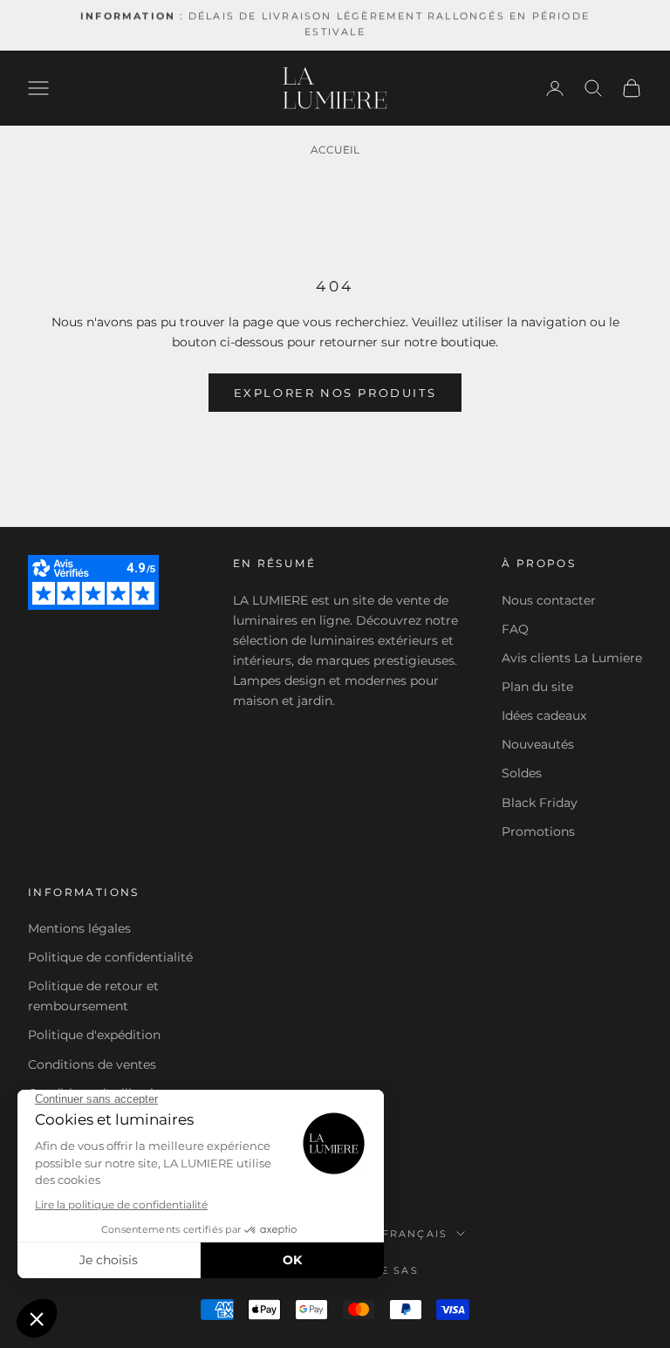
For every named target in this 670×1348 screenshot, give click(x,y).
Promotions (538, 831)
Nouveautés (538, 744)
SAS (406, 1270)
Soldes (522, 773)
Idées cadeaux (544, 715)
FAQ (515, 629)
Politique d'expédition (94, 1035)
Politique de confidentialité (110, 957)
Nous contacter (549, 600)
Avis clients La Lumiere (572, 658)
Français (415, 1234)
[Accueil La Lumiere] (335, 88)
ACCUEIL (335, 149)
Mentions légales (79, 928)
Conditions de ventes (92, 1064)
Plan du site (537, 687)
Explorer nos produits (335, 393)
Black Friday (540, 803)
